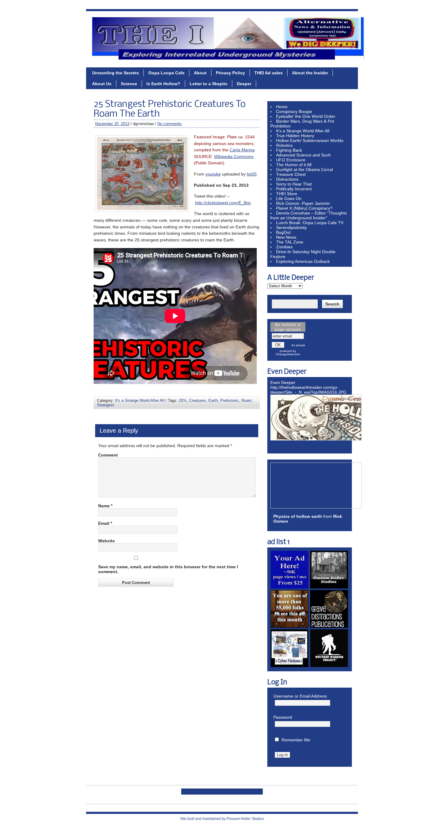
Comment (108, 455)
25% (183, 400)
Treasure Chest (291, 174)
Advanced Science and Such (303, 155)
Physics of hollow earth (297, 516)
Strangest (105, 405)
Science (129, 83)
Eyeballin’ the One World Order (305, 116)
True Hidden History (295, 135)
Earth (213, 400)
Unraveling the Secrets (115, 72)
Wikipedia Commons (233, 156)
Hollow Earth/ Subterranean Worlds (309, 140)
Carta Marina (242, 149)
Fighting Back (289, 150)
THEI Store (286, 193)
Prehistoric (229, 400)
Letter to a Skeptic (208, 83)
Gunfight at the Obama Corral (304, 169)
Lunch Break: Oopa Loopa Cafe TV (309, 222)
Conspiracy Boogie (294, 111)
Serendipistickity (291, 227)
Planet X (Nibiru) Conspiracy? (304, 208)
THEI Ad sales (268, 72)
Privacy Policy (230, 72)
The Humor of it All (293, 164)
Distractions (287, 179)
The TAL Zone (289, 242)
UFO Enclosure (290, 159)
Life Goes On (288, 198)
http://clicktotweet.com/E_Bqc (223, 202)
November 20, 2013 (112, 123)
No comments (169, 123)
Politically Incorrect (294, 188)
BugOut (283, 232)
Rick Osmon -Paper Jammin (303, 203)
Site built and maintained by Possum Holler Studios (222, 819)
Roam (246, 400)
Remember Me (296, 739)
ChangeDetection (288, 354)
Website (106, 540)
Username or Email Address (300, 696)
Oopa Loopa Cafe (166, 72)
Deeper (244, 83)
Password (282, 717)
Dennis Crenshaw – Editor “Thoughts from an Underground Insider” (308, 215)
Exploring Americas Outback (303, 261)
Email (105, 523)
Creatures (197, 400)
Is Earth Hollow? (163, 83)
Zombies (284, 246)
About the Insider (310, 72)
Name (105, 505)
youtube (213, 174)
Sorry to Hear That (294, 184)
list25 (252, 174)
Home (282, 106)
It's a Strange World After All (139, 400)
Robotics (284, 145)
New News (286, 237)
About (200, 72)
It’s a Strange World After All (302, 130)
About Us (101, 83)
